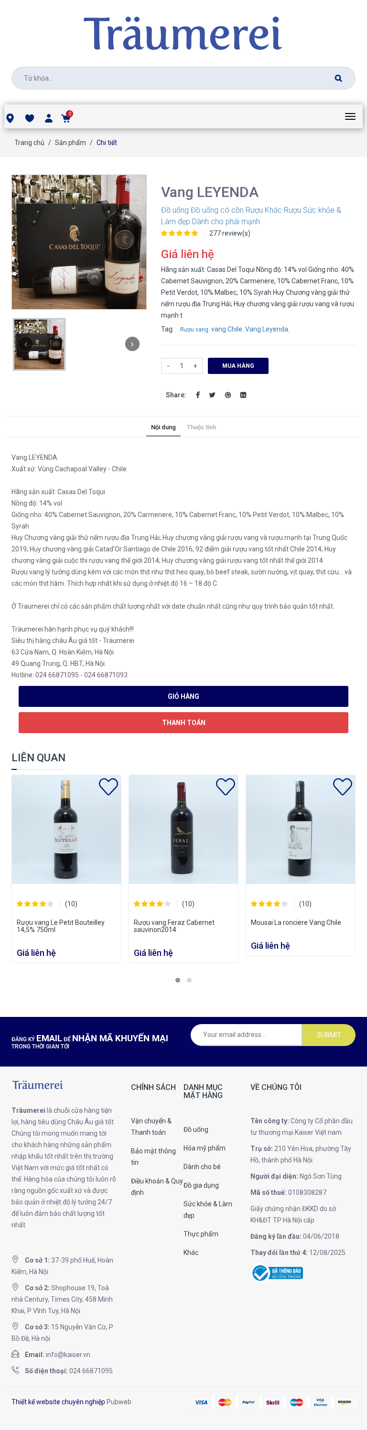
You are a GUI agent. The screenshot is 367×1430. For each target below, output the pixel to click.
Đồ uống (175, 210)
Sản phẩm (70, 142)
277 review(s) (229, 233)
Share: (176, 395)
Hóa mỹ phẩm (205, 1148)
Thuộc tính (201, 427)
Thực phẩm (201, 1234)
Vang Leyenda (266, 329)
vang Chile (226, 329)
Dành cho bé (202, 1167)
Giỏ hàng (183, 696)
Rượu (254, 210)
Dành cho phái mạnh (226, 221)
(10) (71, 904)
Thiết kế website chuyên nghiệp (58, 1402)
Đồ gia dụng (201, 1185)
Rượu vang (194, 329)
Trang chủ (29, 142)
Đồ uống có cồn (217, 210)
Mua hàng (238, 366)
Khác (273, 210)
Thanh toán (183, 722)
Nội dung (163, 427)
